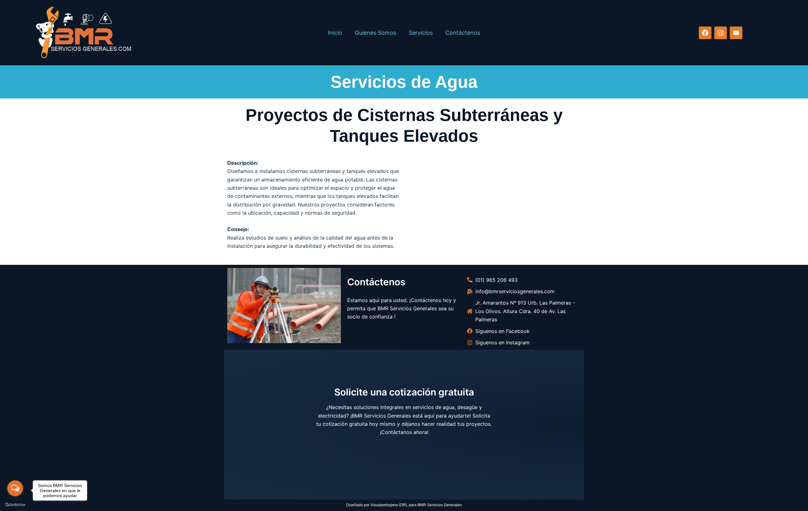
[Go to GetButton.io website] (15, 505)
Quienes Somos (375, 32)
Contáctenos (462, 32)
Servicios (421, 32)
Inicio (335, 32)
